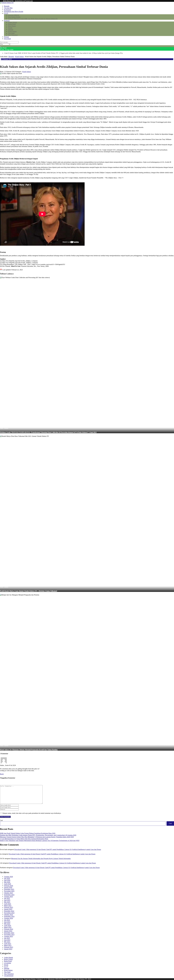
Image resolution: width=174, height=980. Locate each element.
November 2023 (9, 934)
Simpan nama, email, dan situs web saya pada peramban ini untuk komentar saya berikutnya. (31, 813)
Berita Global (8, 959)
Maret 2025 (7, 905)
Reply (2, 774)
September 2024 (9, 916)
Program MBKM (13, 15)
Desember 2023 (9, 933)
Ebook (10, 28)
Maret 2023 (7, 945)
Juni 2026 (7, 880)
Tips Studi (11, 33)
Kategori (7, 20)
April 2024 (7, 925)
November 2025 (9, 891)
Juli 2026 (7, 878)
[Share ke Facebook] (2, 61)
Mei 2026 (7, 882)
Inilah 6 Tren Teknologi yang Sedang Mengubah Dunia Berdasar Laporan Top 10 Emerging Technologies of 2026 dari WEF (39, 840)
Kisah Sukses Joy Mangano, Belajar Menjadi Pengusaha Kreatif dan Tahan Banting (28, 750)
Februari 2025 (8, 907)
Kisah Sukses (12, 31)
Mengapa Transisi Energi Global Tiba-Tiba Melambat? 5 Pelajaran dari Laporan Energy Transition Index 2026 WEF (37, 837)
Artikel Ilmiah (12, 22)
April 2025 (7, 904)
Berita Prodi (12, 24)
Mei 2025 (7, 902)
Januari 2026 (8, 887)
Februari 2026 (8, 886)
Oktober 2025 (8, 893)
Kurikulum (7, 10)
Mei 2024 (7, 924)
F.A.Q (6, 13)
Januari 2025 (8, 909)
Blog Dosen (12, 26)
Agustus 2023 (8, 936)
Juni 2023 (7, 940)
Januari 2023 (8, 949)
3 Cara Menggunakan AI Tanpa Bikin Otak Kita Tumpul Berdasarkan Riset (24, 839)
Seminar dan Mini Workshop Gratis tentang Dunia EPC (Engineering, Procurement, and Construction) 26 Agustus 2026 (38, 835)
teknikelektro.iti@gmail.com (24, 1)
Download (7, 39)
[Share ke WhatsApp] (5, 61)
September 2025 (9, 895)
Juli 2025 (7, 898)
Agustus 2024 (8, 918)
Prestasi (6, 37)
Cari (1, 820)
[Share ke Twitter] (4, 61)
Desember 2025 (9, 889)
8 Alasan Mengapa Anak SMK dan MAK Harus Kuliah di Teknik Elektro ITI (32, 19)
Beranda (6, 6)
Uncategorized (8, 975)
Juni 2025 (7, 900)
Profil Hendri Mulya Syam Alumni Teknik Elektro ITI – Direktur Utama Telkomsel (28, 591)
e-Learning (7, 963)
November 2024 (9, 913)
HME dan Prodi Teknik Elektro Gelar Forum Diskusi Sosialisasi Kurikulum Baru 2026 (27, 833)
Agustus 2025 (8, 896)
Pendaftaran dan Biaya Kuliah (13, 11)
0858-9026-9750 (8, 1)
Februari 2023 (8, 947)
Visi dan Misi (8, 8)
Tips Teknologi (13, 35)
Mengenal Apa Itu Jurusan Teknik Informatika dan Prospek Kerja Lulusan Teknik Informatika (41, 858)
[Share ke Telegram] (9, 61)
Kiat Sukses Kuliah (14, 17)
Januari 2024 (8, 931)
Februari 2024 (8, 929)
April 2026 (7, 884)
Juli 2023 (7, 938)
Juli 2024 (7, 920)
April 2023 (7, 943)
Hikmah (10, 29)
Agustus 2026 (8, 876)
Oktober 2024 (8, 914)
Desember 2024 (9, 911)
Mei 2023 (7, 942)
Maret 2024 (7, 927)
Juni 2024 (7, 922)
